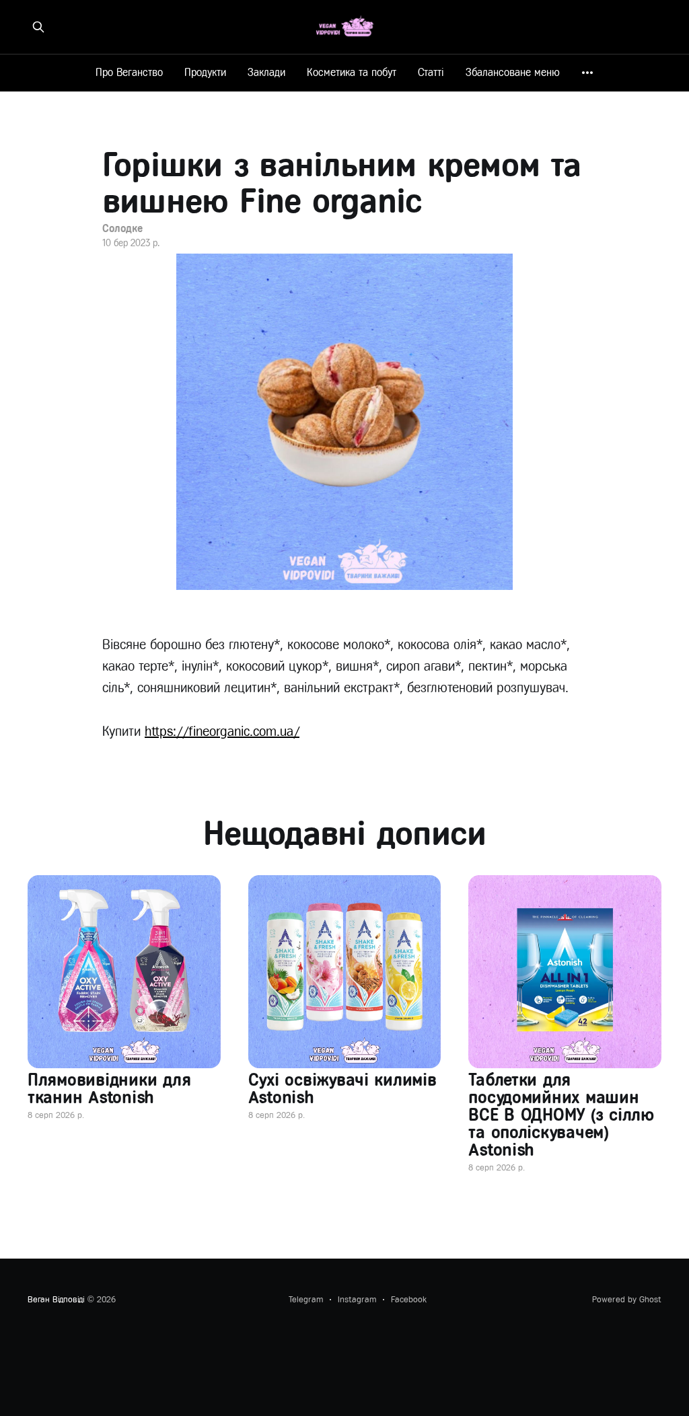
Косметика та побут (351, 72)
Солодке (122, 228)
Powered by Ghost (626, 1299)
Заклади (266, 72)
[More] (587, 73)
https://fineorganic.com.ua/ (222, 731)
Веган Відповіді (56, 1299)
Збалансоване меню (513, 72)
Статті (431, 72)
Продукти (205, 72)
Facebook (409, 1299)
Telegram (306, 1299)
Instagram (357, 1299)
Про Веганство (129, 72)
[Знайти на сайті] (38, 27)
